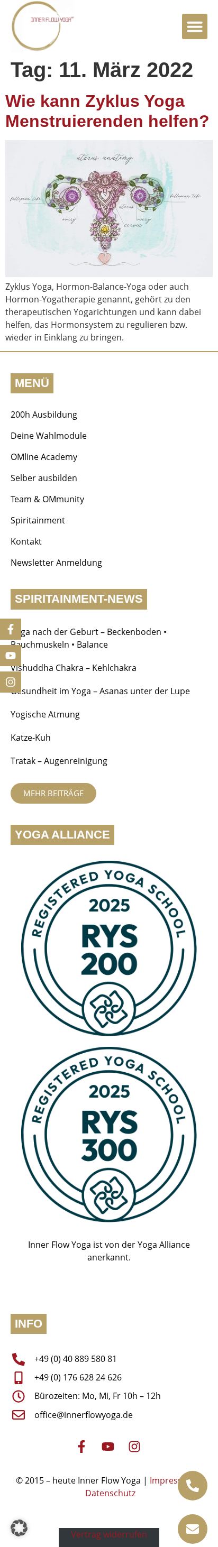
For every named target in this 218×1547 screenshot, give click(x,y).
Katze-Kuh (31, 737)
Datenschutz (110, 1493)
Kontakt (26, 541)
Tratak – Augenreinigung (59, 761)
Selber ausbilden (44, 478)
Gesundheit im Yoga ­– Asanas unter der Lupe (101, 691)
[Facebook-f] (10, 629)
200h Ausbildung (44, 414)
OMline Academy (44, 457)
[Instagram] (10, 682)
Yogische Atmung (45, 714)
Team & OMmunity (47, 499)
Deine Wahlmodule (49, 435)
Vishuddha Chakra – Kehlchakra (74, 668)
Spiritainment (38, 520)
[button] (194, 26)
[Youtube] (10, 655)
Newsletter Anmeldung (56, 562)
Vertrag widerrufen (109, 1534)
